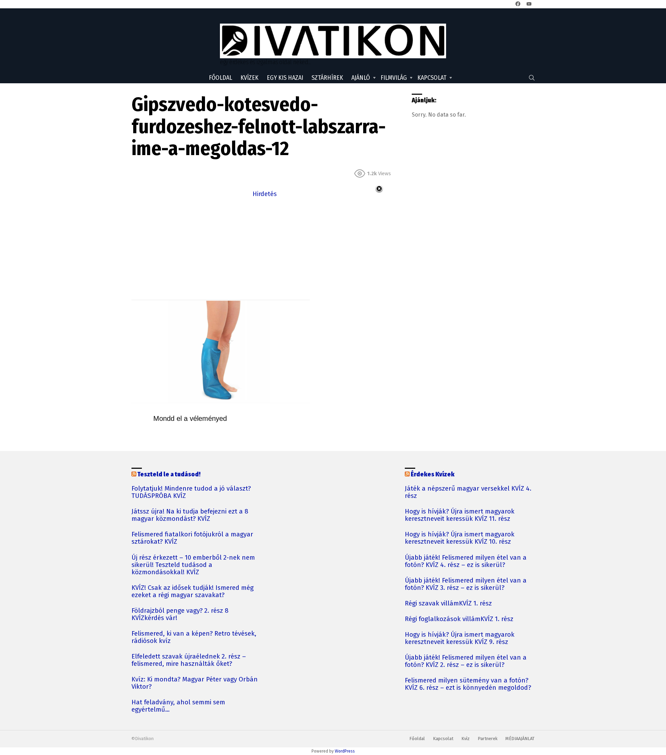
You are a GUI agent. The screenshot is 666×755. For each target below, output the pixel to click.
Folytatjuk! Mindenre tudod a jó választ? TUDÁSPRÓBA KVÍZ (191, 492)
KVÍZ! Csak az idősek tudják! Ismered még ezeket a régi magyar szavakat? (192, 591)
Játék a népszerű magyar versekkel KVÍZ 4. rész (468, 492)
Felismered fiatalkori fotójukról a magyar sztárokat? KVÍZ (192, 538)
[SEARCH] (532, 77)
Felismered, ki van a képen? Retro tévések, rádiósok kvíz (193, 637)
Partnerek (487, 738)
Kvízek (249, 78)
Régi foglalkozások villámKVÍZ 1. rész (459, 619)
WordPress (345, 751)
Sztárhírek (327, 78)
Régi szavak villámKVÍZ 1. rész (448, 603)
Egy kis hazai (285, 78)
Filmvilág (394, 78)
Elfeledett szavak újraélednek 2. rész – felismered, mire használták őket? (188, 660)
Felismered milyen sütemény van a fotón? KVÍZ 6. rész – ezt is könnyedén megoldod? (468, 684)
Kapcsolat (431, 78)
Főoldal (220, 78)
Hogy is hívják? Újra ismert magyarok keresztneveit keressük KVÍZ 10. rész (459, 538)
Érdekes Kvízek (432, 474)
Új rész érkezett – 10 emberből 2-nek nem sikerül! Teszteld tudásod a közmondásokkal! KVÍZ (193, 565)
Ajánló (360, 78)
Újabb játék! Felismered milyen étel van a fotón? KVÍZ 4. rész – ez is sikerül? (466, 561)
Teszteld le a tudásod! (168, 474)
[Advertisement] (264, 247)
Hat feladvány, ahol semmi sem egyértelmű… (178, 706)
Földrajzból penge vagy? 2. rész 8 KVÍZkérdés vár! (180, 614)
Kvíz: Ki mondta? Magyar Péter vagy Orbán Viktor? (194, 683)
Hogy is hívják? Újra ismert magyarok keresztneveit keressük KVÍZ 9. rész (459, 638)
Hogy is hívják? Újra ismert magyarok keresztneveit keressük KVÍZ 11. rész (459, 515)
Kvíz (465, 738)
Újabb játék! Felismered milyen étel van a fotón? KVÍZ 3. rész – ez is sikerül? (466, 584)
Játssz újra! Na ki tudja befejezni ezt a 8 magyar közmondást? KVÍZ (189, 515)
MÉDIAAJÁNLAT (520, 738)
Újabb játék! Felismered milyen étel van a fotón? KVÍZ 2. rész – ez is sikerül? (466, 661)
